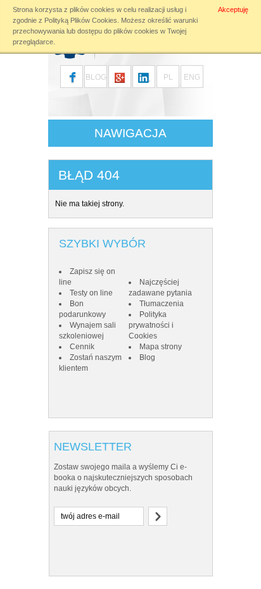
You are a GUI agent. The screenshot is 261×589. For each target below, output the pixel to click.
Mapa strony (160, 346)
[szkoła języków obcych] (143, 76)
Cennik (82, 346)
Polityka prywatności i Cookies (151, 325)
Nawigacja (130, 133)
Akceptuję (233, 9)
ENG (192, 77)
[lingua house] (119, 76)
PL (168, 77)
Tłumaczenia (161, 303)
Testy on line (91, 292)
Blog (147, 357)
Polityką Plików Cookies (80, 20)
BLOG (96, 77)
